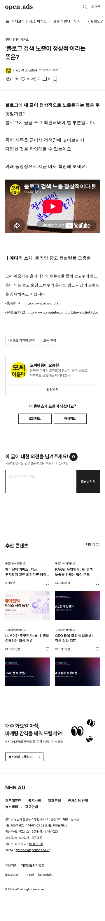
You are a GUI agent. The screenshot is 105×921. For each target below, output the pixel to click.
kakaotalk (45, 874)
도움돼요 (35, 418)
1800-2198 (36, 844)
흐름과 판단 (61, 21)
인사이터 (80, 21)
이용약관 (11, 865)
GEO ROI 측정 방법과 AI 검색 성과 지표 (74, 638)
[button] (93, 544)
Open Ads (19, 7)
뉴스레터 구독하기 (20, 757)
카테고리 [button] (18, 21)
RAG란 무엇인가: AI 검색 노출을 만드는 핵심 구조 (74, 571)
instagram (12, 874)
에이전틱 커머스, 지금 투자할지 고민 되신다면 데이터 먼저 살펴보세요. (27, 572)
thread (29, 874)
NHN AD (15, 787)
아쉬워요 (70, 418)
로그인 (95, 7)
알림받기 (52, 390)
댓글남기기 (88, 481)
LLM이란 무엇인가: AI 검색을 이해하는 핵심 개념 (27, 638)
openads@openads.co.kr (33, 850)
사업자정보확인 (56, 825)
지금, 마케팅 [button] (38, 21)
